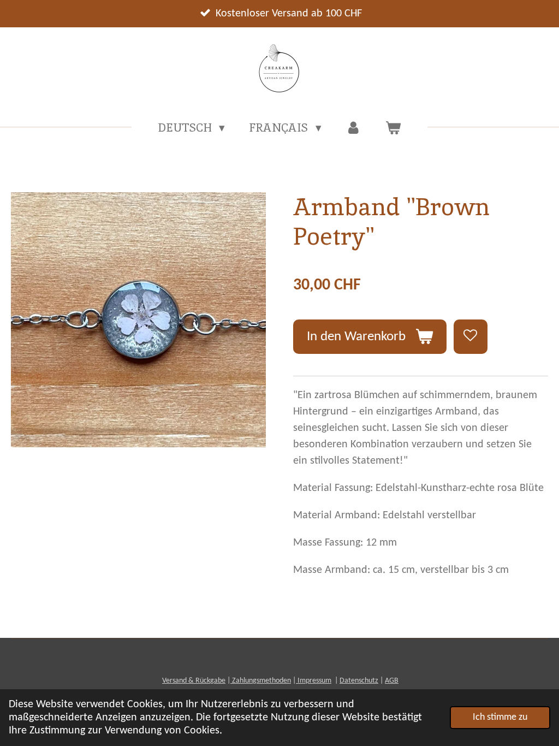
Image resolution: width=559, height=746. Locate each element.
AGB (392, 681)
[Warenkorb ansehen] (393, 128)
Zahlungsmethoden (260, 681)
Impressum (313, 681)
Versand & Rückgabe (193, 681)
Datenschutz (359, 681)
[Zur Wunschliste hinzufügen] (471, 336)
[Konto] (353, 128)
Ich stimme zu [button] (500, 717)
